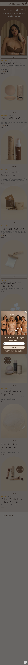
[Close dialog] (25, 312)
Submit (14, 347)
